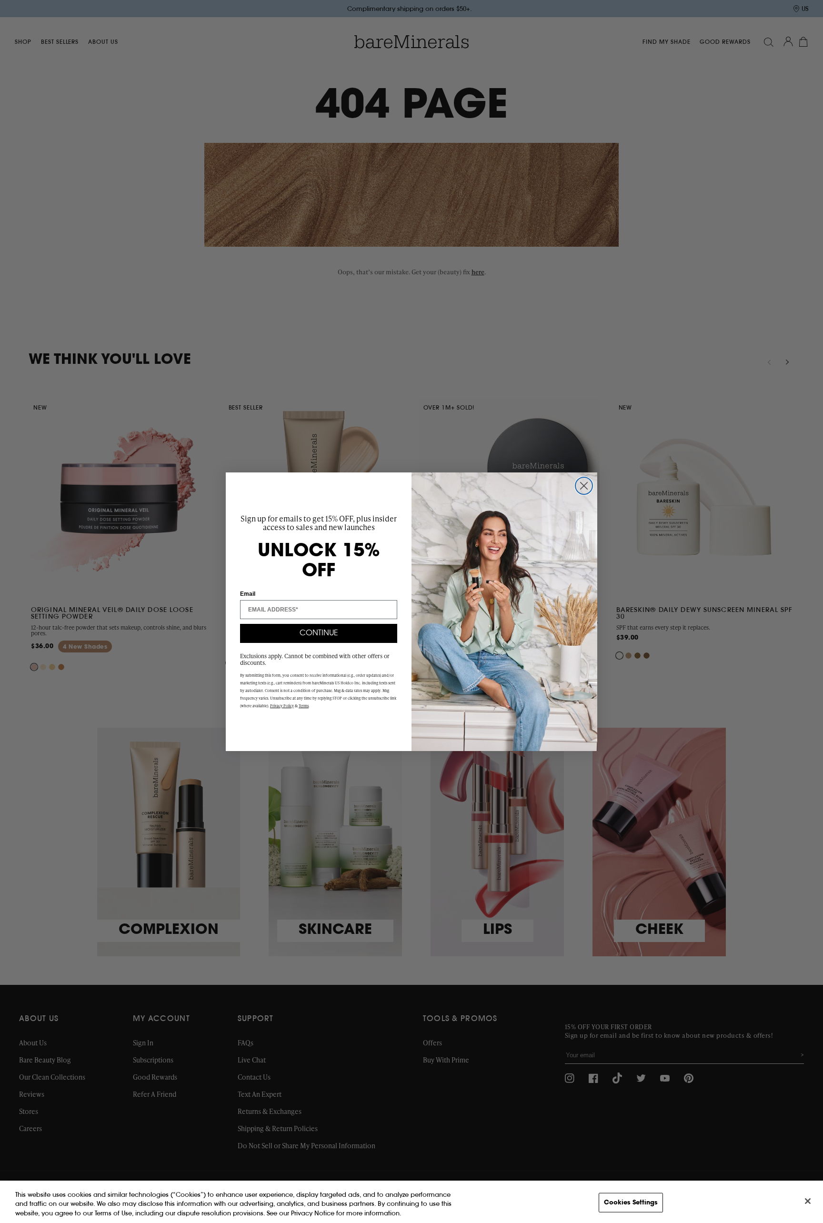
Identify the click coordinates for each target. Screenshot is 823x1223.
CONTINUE (319, 633)
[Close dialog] (583, 485)
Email (247, 594)
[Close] (807, 1201)
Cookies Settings (631, 1202)
